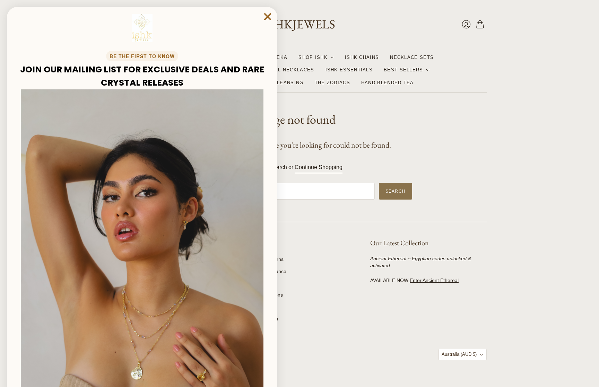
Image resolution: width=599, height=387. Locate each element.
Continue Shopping (318, 167)
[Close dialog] (268, 17)
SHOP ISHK (313, 57)
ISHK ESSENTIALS (349, 69)
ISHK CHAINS (362, 57)
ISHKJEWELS (299, 24)
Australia (459, 354)
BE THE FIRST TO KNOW (142, 56)
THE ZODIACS (332, 82)
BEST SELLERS (403, 69)
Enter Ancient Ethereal (434, 280)
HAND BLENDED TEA (387, 82)
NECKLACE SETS (412, 57)
